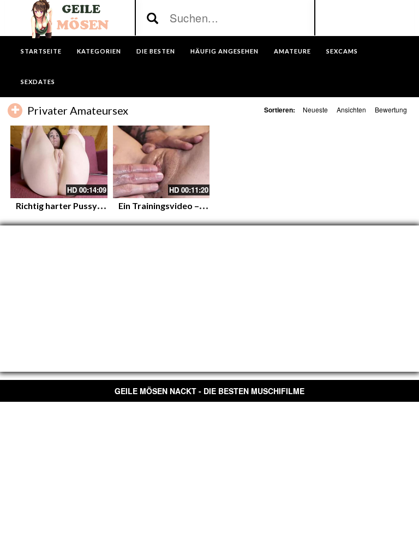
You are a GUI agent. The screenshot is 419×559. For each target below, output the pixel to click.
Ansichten (351, 109)
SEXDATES (38, 81)
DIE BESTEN (155, 51)
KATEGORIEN (99, 51)
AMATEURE (292, 51)
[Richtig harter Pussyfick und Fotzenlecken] (58, 162)
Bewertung (391, 109)
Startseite (41, 51)
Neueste (315, 109)
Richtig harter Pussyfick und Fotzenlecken (100, 205)
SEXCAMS (342, 51)
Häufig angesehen (224, 51)
